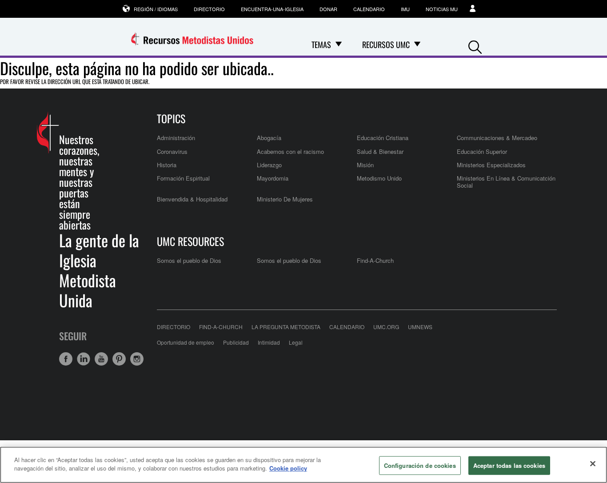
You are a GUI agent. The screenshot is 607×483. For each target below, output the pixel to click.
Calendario (369, 8)
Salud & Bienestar (380, 151)
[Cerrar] (593, 463)
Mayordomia (272, 178)
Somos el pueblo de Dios (189, 260)
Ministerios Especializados (491, 165)
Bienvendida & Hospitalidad (192, 199)
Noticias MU (442, 8)
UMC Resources (190, 241)
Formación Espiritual (183, 178)
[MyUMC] (474, 8)
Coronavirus (172, 151)
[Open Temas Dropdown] (338, 44)
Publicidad (236, 342)
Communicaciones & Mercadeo (497, 137)
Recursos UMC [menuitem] (386, 44)
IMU (405, 8)
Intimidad (269, 342)
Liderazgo (269, 165)
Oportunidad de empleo (185, 342)
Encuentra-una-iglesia (272, 8)
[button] (475, 45)
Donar (328, 8)
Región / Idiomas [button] (156, 8)
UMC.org (386, 326)
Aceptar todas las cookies (509, 465)
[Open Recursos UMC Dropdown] (417, 44)
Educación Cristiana (382, 137)
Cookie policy (288, 468)
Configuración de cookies (420, 465)
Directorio (209, 8)
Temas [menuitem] (321, 44)
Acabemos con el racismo (290, 151)
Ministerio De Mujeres (285, 199)
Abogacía (269, 137)
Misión (365, 165)
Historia (166, 165)
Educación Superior (482, 151)
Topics (171, 118)
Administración (176, 137)
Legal (296, 342)
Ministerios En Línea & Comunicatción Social (506, 181)
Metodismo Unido (379, 178)
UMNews (420, 326)
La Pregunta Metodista (286, 326)
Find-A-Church (375, 260)
